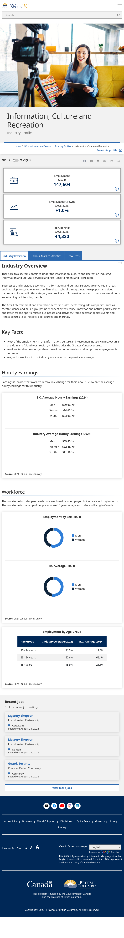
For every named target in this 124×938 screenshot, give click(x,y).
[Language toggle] (16, 160)
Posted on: (14, 728)
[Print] (118, 160)
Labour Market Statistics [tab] (47, 256)
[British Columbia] (62, 888)
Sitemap (62, 827)
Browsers (27, 821)
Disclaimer (66, 821)
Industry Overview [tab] (14, 256)
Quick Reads (83, 821)
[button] (111, 161)
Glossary (100, 821)
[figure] (62, 537)
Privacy (113, 821)
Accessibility (10, 821)
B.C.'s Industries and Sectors (37, 146)
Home (18, 146)
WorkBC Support (46, 821)
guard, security (19, 763)
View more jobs (62, 788)
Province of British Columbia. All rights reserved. (72, 909)
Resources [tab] (73, 256)
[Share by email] (104, 160)
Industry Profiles (63, 146)
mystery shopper (20, 716)
